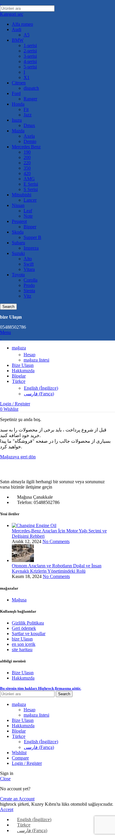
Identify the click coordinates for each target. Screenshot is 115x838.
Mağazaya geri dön (18, 456)
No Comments (56, 541)
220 (27, 162)
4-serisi (30, 61)
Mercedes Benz (26, 146)
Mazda (18, 130)
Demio (30, 141)
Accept (6, 809)
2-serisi (30, 50)
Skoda (18, 232)
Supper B (32, 237)
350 (27, 168)
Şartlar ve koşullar (28, 633)
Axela (29, 136)
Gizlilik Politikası (28, 622)
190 (27, 152)
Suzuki (18, 253)
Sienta (29, 290)
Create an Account (17, 798)
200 (27, 157)
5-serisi (30, 66)
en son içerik (23, 644)
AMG (29, 178)
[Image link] (32, 471)
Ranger (30, 98)
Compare (20, 757)
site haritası (22, 649)
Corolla (30, 279)
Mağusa (19, 599)
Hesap (29, 354)
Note (28, 216)
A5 (26, 34)
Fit (26, 109)
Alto (28, 258)
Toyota (18, 274)
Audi (16, 29)
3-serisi (30, 56)
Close (5, 778)
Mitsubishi (21, 194)
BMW (18, 40)
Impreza (31, 248)
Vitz (27, 295)
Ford (16, 93)
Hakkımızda (23, 677)
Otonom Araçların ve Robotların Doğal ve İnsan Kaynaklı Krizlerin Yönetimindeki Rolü (56, 568)
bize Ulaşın (22, 638)
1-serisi (30, 45)
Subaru (18, 242)
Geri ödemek (24, 628)
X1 (26, 77)
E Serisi (31, 184)
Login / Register (27, 763)
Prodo (29, 285)
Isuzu (17, 120)
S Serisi (31, 189)
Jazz (28, 114)
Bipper (30, 226)
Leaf (28, 210)
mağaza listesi (36, 359)
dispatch (31, 88)
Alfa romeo (22, 24)
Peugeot (19, 221)
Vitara (29, 269)
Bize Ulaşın (23, 672)
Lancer (30, 200)
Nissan (18, 205)
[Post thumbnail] (34, 525)
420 (27, 173)
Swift (29, 264)
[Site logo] (0, 2)
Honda (18, 104)
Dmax (29, 125)
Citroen (19, 82)
